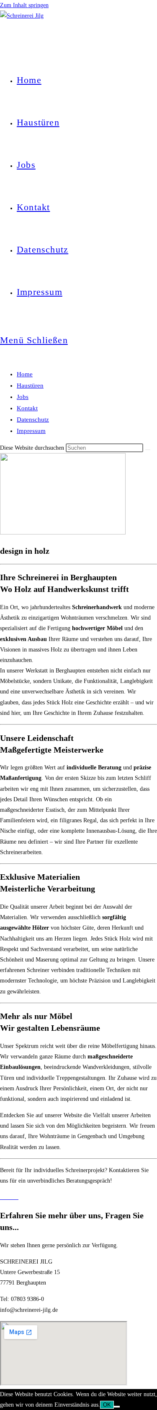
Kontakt (27, 408)
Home (25, 374)
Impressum (31, 430)
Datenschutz (33, 419)
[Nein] (117, 1406)
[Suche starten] (148, 450)
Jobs (22, 397)
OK (107, 1405)
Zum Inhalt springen (24, 5)
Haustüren (30, 385)
